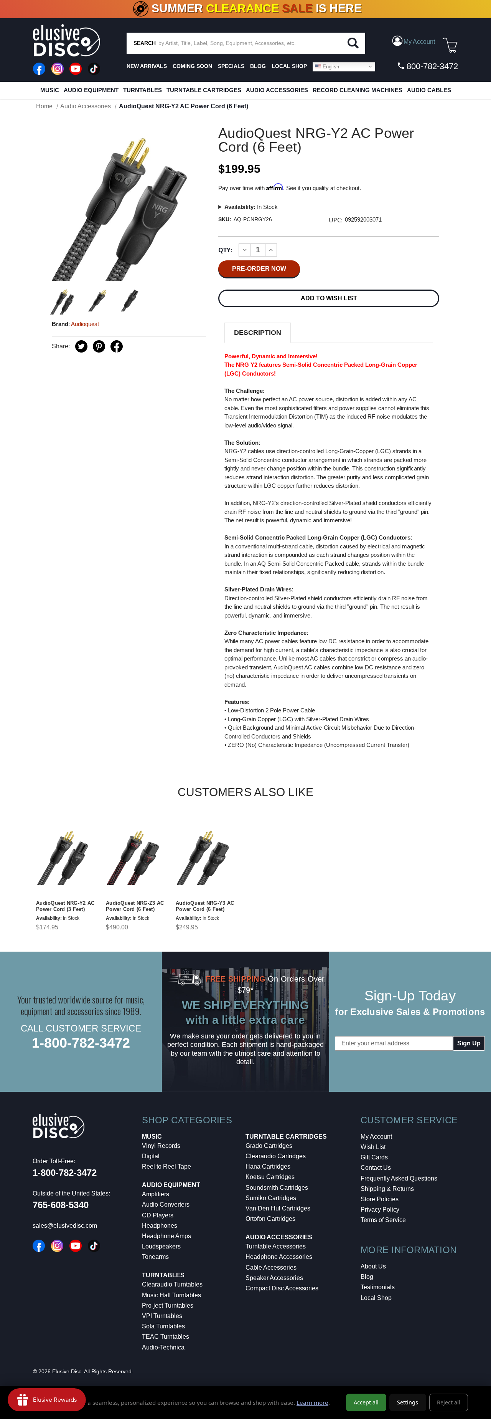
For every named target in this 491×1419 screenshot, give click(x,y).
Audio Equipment (91, 90)
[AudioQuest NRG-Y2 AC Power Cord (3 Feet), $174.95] (66, 855)
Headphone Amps (166, 1236)
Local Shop (376, 1298)
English (330, 66)
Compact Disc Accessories (282, 1288)
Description (257, 332)
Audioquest (85, 324)
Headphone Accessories (279, 1256)
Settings (407, 1402)
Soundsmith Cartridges (277, 1187)
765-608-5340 (61, 1205)
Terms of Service (383, 1220)
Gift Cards (374, 1157)
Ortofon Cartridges (270, 1218)
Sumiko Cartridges (271, 1198)
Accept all (366, 1402)
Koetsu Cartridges (270, 1177)
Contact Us (376, 1167)
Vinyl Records (161, 1145)
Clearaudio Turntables (172, 1284)
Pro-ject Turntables (167, 1305)
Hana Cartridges (268, 1166)
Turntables (142, 90)
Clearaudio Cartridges (276, 1156)
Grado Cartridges (269, 1145)
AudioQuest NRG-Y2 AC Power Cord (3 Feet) (65, 906)
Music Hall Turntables (171, 1295)
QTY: (225, 250)
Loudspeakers (161, 1246)
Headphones (159, 1225)
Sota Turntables (163, 1326)
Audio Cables (429, 90)
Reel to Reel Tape (166, 1166)
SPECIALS (231, 66)
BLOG (258, 66)
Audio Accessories (277, 90)
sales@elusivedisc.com (65, 1225)
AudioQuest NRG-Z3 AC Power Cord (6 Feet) (135, 906)
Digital (151, 1156)
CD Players (157, 1215)
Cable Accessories (271, 1267)
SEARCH (144, 43)
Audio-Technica (163, 1347)
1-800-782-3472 (81, 1043)
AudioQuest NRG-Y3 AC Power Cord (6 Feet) (205, 906)
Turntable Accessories (276, 1246)
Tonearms (155, 1256)
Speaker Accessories (274, 1278)
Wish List (373, 1147)
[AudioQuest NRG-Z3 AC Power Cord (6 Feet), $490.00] (136, 855)
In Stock (251, 207)
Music (49, 90)
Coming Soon (192, 66)
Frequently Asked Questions (399, 1178)
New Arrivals (147, 66)
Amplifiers (155, 1194)
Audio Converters (165, 1204)
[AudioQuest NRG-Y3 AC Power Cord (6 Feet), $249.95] (206, 855)
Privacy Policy (380, 1209)
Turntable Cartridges (203, 90)
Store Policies (380, 1199)
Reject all (448, 1402)
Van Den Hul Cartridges (278, 1208)
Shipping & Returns (387, 1189)
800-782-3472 (431, 66)
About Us (373, 1266)
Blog (367, 1276)
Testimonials (378, 1287)
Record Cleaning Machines (357, 90)
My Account (376, 1136)
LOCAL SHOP (289, 66)
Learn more (312, 1402)
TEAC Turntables (165, 1336)
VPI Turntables (162, 1316)
